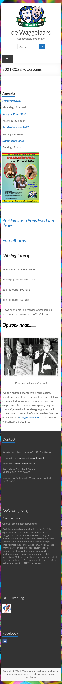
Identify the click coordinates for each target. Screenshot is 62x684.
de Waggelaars (31, 32)
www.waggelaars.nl (26, 463)
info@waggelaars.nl (30, 417)
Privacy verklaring (12, 517)
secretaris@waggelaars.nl (30, 457)
